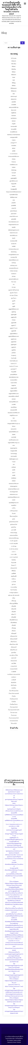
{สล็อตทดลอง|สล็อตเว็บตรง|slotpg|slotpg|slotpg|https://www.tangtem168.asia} (14, 954)
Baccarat (13, 110)
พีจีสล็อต (14, 571)
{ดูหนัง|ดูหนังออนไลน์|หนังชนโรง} (14, 851)
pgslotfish (13, 342)
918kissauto (14, 88)
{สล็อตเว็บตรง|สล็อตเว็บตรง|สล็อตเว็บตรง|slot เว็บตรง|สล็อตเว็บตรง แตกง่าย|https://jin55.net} (14, 895)
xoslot (13, 500)
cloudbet (13, 145)
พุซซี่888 (14, 573)
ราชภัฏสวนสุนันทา (13, 592)
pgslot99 (13, 331)
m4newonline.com (14, 249)
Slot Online (14, 421)
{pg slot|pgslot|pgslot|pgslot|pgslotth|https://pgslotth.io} (14, 975)
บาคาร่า (14, 551)
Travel (13, 462)
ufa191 (13, 470)
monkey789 (14, 257)
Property (13, 355)
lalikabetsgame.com (13, 230)
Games (14, 175)
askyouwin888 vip (13, 107)
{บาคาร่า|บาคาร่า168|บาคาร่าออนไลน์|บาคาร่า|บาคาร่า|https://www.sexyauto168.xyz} (14, 940)
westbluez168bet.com (14, 497)
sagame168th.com (14, 393)
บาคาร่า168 (13, 554)
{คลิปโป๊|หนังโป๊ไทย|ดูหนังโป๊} (14, 958)
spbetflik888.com (13, 432)
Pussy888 (13, 372)
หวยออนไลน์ (14, 666)
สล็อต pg (13, 601)
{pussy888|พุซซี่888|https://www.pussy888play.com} (14, 814)
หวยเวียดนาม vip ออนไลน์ (13, 674)
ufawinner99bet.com (13, 489)
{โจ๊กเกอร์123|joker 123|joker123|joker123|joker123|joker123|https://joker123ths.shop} (14, 883)
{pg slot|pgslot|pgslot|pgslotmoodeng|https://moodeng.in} (14, 1005)
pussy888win (13, 374)
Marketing (13, 252)
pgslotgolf (13, 344)
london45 (13, 243)
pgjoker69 (13, 317)
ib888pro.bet (13, 197)
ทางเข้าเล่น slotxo (13, 549)
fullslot (13, 167)
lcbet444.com (14, 233)
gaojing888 (14, 178)
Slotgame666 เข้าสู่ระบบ (13, 423)
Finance (14, 162)
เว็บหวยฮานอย (13, 712)
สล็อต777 (13, 614)
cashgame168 (13, 137)
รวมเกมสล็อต (13, 587)
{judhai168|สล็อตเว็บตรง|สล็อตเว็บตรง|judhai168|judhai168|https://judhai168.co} (14, 916)
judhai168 (13, 219)
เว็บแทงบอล (14, 715)
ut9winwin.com (14, 494)
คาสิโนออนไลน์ (13, 511)
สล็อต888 (13, 617)
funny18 (14, 173)
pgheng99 (13, 314)
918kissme (13, 91)
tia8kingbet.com (13, 459)
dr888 (13, 151)
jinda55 (14, 203)
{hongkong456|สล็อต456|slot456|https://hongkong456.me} (14, 870)
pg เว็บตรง (13, 298)
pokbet (14, 352)
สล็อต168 (13, 606)
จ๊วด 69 (13, 513)
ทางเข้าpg (13, 546)
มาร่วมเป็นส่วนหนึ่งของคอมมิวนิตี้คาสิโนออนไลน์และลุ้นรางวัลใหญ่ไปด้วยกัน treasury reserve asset (11, 8)
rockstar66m (13, 380)
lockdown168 (13, 241)
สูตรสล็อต (13, 652)
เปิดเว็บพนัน (13, 685)
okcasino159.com (13, 268)
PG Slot (14, 287)
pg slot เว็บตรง (13, 293)
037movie (13, 58)
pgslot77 (13, 325)
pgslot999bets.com (13, 336)
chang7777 (14, 143)
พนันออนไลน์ (14, 568)
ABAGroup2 (14, 96)
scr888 (14, 404)
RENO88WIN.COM (13, 377)
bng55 (13, 124)
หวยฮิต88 (13, 671)
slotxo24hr (14, 429)
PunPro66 (13, 358)
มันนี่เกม (14, 579)
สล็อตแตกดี (13, 647)
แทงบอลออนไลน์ (14, 720)
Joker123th (16, 741)
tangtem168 (13, 451)
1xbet (13, 77)
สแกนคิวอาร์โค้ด (14, 655)
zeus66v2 (13, 505)
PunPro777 (14, 363)
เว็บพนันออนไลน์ (14, 699)
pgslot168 (13, 323)
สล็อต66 (14, 611)
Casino (13, 140)
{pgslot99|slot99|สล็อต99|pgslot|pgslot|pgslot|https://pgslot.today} (14, 931)
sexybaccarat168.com (14, 412)
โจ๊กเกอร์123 (14, 723)
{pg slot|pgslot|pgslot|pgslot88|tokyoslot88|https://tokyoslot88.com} (14, 990)
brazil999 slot (13, 132)
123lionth (13, 61)
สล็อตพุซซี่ (13, 633)
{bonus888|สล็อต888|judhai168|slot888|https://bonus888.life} (14, 921)
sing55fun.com (14, 415)
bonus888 (13, 129)
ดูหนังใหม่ (13, 527)
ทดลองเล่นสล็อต (14, 535)
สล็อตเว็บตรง (14, 641)
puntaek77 (14, 369)
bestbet (13, 115)
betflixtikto (14, 118)
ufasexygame (13, 486)
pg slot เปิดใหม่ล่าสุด (13, 290)
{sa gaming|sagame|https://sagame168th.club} (14, 799)
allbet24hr (14, 99)
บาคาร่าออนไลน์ (14, 557)
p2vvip (13, 276)
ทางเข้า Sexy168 (14, 543)
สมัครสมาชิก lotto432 (13, 595)
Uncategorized (14, 492)
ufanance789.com (14, 483)
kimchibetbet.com (14, 222)
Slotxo (13, 426)
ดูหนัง (13, 519)
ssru (14, 445)
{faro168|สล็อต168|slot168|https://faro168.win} (14, 864)
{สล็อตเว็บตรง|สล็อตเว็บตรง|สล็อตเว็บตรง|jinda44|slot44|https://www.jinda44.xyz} (14, 910)
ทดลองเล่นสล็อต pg (13, 538)
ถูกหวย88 (13, 530)
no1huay (14, 263)
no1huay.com (13, 265)
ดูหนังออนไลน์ (13, 524)
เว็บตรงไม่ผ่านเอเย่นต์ (14, 693)
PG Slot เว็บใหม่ (14, 295)
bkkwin (14, 121)
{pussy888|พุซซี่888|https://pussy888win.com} (14, 820)
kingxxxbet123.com (14, 224)
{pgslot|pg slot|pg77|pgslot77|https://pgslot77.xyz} (14, 834)
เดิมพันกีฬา (13, 682)
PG (13, 284)
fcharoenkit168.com (13, 156)
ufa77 (13, 472)
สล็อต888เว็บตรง (14, 620)
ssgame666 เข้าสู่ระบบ (13, 442)
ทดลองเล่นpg (13, 532)
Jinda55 (8, 738)
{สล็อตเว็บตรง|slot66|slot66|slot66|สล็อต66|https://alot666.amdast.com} (14, 904)
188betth (13, 74)
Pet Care (13, 282)
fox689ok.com (13, 164)
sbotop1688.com (13, 402)
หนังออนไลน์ (14, 661)
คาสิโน (13, 508)
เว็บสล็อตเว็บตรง (14, 704)
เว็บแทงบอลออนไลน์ (14, 718)
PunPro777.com (13, 366)
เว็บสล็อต (13, 701)
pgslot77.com (13, 328)
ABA (14, 94)
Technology (14, 453)
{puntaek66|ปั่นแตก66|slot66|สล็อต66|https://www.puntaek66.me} (14, 876)
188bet (13, 72)
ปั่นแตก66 (13, 562)
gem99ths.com (14, 181)
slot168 (10, 750)
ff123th (13, 159)
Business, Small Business (13, 134)
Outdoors (13, 273)
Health (13, 186)
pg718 (13, 301)
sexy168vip (14, 407)
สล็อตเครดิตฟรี (13, 639)
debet (13, 148)
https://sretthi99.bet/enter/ (13, 192)
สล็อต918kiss (14, 622)
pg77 (13, 303)
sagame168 (14, 388)
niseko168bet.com (13, 260)
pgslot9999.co (13, 333)
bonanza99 (14, 126)
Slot (14, 418)
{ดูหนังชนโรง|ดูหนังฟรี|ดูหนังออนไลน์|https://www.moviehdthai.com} (14, 858)
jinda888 (13, 205)
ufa (14, 464)
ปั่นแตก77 (13, 565)
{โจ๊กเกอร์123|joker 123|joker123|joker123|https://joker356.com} (14, 980)
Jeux (13, 200)
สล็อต (13, 598)
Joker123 (13, 208)
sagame (13, 385)
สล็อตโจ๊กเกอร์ (13, 650)
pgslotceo (13, 339)
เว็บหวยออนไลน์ (14, 707)
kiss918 (13, 227)
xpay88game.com (14, 502)
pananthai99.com (13, 279)
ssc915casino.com (13, 440)
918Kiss (13, 85)
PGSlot (13, 320)
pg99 (13, 306)
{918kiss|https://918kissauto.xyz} (14, 790)
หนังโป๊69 (13, 663)
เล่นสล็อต (13, 688)
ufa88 (13, 475)
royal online (14, 382)
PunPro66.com (14, 361)
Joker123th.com (13, 216)
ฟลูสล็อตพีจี (13, 576)
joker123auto (13, 211)
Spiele (13, 434)
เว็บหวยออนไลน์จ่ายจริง (13, 710)
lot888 (13, 246)
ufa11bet (14, 467)
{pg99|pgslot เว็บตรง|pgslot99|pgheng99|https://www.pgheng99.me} (14, 839)
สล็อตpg (14, 628)
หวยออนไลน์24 (13, 669)
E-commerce (13, 153)
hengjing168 (14, 189)
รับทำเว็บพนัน (13, 590)
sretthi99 (13, 437)
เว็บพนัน (14, 696)
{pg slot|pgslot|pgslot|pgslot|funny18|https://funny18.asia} (14, 965)
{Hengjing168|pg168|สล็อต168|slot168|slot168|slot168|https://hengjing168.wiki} (14, 889)
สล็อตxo (14, 631)
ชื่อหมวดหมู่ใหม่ (14, 516)
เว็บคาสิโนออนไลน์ (13, 691)
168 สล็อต (13, 64)
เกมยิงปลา (13, 677)
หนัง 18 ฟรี (13, 658)
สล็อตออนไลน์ (13, 636)
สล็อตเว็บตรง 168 (14, 644)
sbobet (14, 399)
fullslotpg (13, 170)
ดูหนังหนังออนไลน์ (13, 521)
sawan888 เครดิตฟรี (14, 396)
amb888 (13, 104)
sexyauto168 (13, 410)
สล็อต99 (14, 625)
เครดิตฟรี (13, 680)
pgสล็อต (14, 350)
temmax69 (14, 456)
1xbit (14, 80)
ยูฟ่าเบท (14, 584)
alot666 (14, 102)
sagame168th (13, 391)
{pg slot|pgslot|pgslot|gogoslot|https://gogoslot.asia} (14, 1011)
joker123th (13, 213)
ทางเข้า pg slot (13, 541)
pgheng (14, 312)
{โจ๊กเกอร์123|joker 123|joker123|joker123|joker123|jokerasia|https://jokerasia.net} (14, 1000)
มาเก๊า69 (14, 581)
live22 (13, 238)
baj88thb (13, 113)
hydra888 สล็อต (14, 194)
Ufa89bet (13, 478)
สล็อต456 (13, 609)
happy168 (13, 183)
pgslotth (13, 347)
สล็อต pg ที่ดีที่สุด (14, 603)
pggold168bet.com (14, 309)
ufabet (13, 481)
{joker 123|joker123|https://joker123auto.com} (14, 805)
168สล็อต (13, 69)
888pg (13, 83)
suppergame (13, 448)
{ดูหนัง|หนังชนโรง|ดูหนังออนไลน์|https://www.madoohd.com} (14, 793)
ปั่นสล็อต (14, 560)
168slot (13, 66)
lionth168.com (13, 235)
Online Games (13, 271)
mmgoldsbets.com (14, 254)
